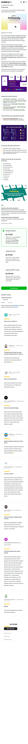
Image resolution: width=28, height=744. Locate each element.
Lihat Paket (7, 636)
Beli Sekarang (14, 288)
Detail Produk (7, 633)
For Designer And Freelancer (7, 5)
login (16, 305)
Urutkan (3, 302)
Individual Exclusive (11, 251)
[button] (26, 2)
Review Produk (8, 639)
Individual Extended (10, 230)
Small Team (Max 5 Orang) (12, 270)
